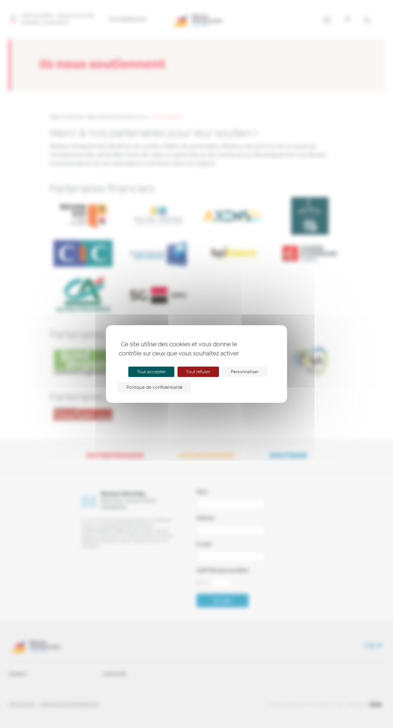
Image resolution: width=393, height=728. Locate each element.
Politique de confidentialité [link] (154, 387)
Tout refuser (198, 371)
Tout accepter (151, 371)
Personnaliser (244, 371)
